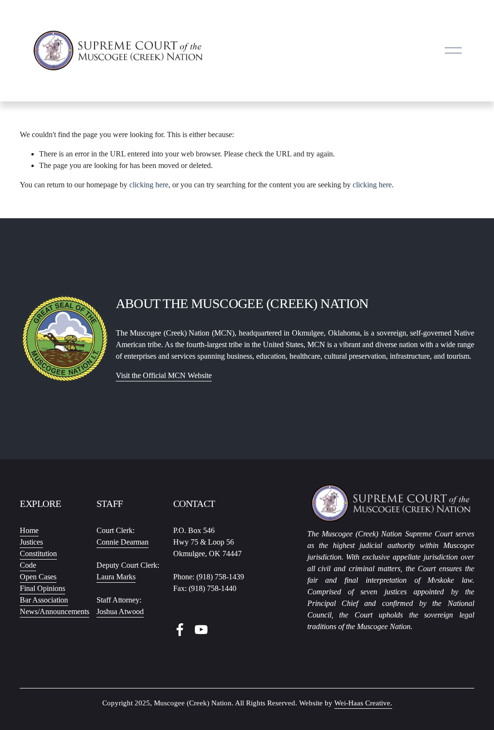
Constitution (38, 553)
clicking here (148, 185)
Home (29, 530)
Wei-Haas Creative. (363, 703)
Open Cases (38, 577)
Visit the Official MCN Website (164, 375)
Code (28, 565)
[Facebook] (180, 629)
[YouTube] (201, 629)
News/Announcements (54, 611)
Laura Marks (116, 577)
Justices (31, 542)
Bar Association (44, 600)
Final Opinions (42, 588)
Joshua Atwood (120, 611)
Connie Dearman (122, 542)
